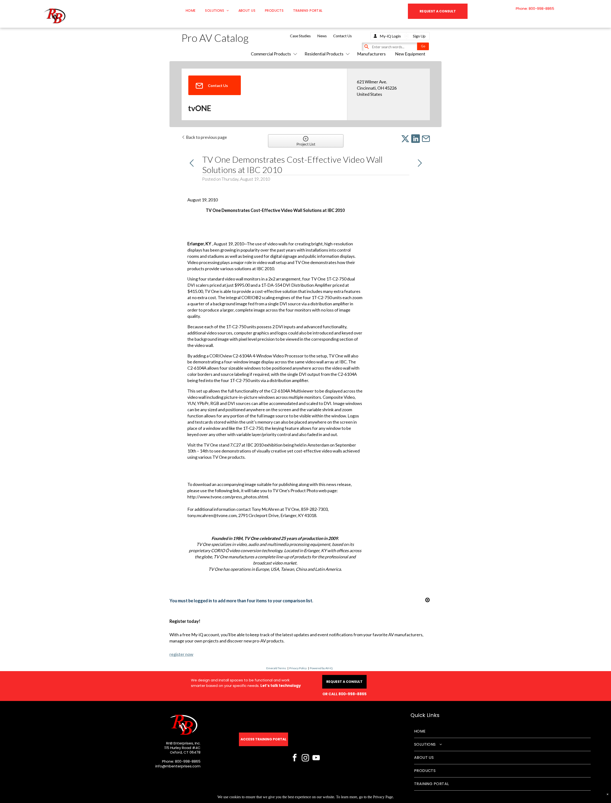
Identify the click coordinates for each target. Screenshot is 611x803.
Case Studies (300, 35)
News (322, 35)
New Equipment (410, 53)
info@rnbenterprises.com (177, 766)
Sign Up (419, 36)
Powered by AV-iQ (321, 668)
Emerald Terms (276, 668)
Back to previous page (206, 137)
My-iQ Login (390, 36)
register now (181, 654)
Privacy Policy (298, 668)
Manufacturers (371, 53)
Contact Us (342, 35)
